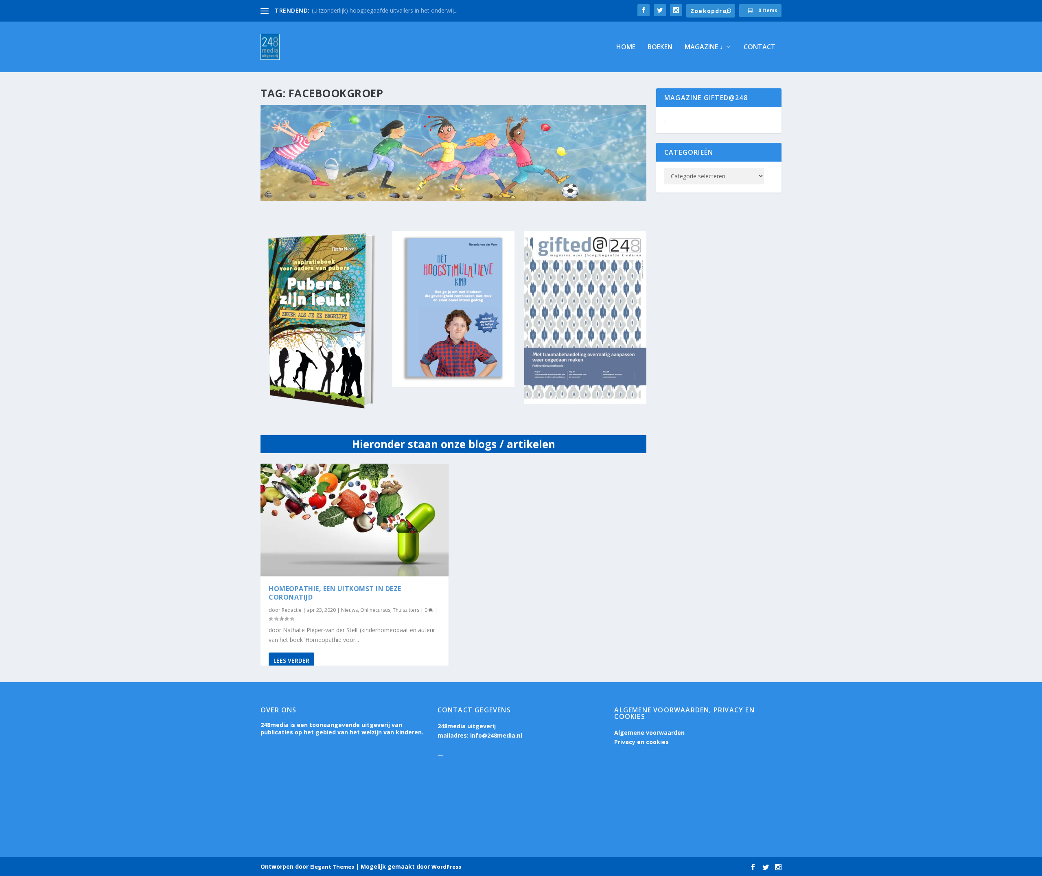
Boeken (660, 47)
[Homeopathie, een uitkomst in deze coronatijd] (354, 520)
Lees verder (291, 660)
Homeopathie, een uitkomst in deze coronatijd (335, 593)
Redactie (292, 610)
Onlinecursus (375, 610)
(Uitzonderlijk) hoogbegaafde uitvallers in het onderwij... (385, 10)
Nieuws (349, 610)
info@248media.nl (496, 735)
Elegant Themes (332, 866)
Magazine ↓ (704, 47)
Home (625, 47)
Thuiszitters (406, 610)
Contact (759, 47)
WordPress (446, 866)
